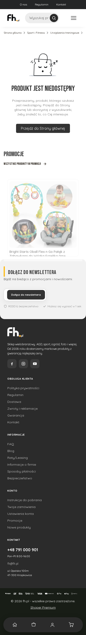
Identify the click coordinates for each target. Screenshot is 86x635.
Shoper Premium (43, 607)
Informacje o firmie (21, 464)
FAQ (10, 444)
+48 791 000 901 (22, 549)
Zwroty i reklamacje (22, 408)
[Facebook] (12, 363)
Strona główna (13, 32)
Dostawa (14, 402)
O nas (23, 4)
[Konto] (52, 624)
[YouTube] (34, 363)
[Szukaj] (54, 18)
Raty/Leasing (17, 458)
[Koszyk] (71, 624)
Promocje (14, 520)
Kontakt (61, 4)
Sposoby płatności (21, 471)
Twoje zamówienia (21, 507)
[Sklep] (33, 624)
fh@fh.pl (12, 563)
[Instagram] (23, 363)
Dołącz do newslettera (26, 294)
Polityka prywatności (23, 388)
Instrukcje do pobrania (24, 500)
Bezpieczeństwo (19, 478)
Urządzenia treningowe (64, 32)
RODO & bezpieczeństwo (23, 306)
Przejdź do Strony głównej (43, 128)
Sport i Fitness (36, 32)
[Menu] (74, 18)
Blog (10, 451)
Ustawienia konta (20, 514)
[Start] (15, 624)
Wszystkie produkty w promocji (22, 164)
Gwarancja (15, 415)
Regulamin (41, 4)
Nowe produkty (19, 527)
